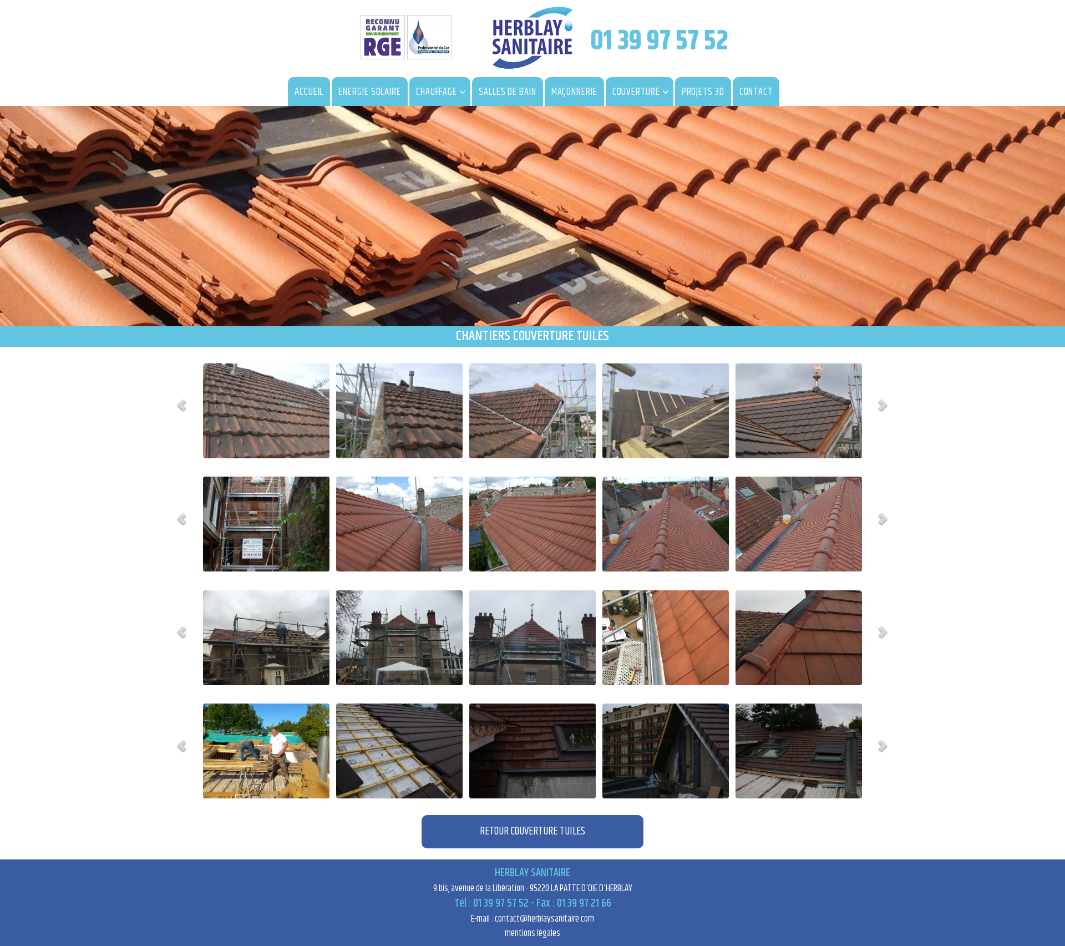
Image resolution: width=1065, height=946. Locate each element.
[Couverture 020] (799, 410)
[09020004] (399, 410)
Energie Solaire (369, 92)
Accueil (309, 92)
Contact (756, 92)
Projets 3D (703, 92)
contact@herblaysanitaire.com (544, 919)
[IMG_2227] (665, 637)
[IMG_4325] (399, 751)
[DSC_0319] (399, 524)
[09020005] (532, 410)
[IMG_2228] (799, 637)
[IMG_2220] (399, 637)
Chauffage (436, 92)
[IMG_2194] (266, 637)
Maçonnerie (574, 92)
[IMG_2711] (266, 751)
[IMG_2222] (532, 637)
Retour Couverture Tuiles (532, 831)
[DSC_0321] (665, 524)
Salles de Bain (507, 92)
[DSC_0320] (532, 524)
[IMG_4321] (665, 751)
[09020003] (266, 410)
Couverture (636, 92)
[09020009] (665, 410)
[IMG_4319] (799, 751)
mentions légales (532, 933)
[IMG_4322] (532, 751)
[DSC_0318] (266, 524)
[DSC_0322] (799, 524)
